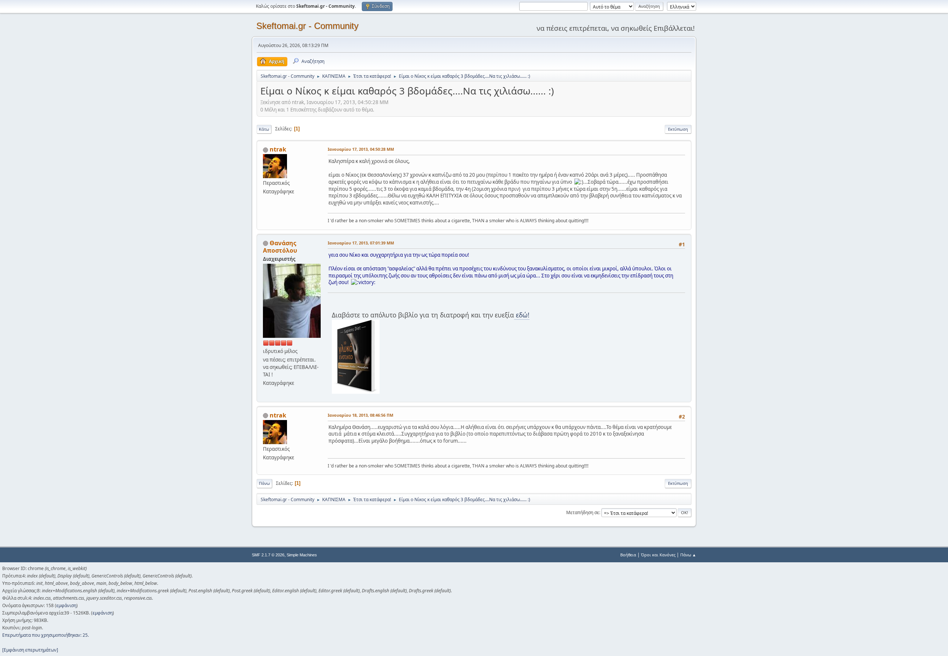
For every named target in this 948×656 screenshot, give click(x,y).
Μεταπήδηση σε (582, 512)
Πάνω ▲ (688, 554)
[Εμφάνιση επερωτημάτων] (30, 650)
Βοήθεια (628, 554)
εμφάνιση (66, 605)
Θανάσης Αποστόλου (280, 246)
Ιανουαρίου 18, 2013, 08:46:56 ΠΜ (360, 415)
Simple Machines (302, 555)
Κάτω (264, 129)
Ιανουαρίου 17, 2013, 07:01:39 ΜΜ (361, 243)
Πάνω (264, 483)
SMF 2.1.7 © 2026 (268, 555)
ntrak (278, 149)
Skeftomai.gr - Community (307, 26)
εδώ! (522, 314)
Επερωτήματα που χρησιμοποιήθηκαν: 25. (45, 635)
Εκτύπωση (678, 129)
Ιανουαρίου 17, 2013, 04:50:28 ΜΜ (361, 149)
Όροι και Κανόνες (658, 554)
